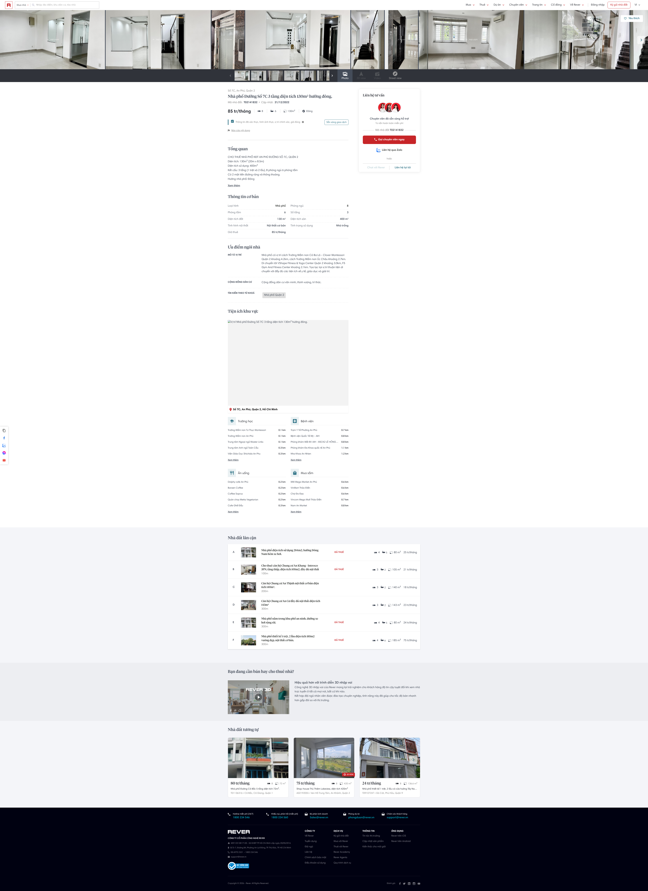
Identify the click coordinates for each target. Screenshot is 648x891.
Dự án (497, 5)
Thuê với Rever (341, 847)
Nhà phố (280, 206)
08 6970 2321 (237, 852)
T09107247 (368, 793)
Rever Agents (340, 857)
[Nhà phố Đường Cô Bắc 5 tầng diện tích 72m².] (258, 758)
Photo (345, 78)
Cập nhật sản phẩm (373, 841)
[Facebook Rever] (400, 883)
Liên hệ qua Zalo (392, 150)
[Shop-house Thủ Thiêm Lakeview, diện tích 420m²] (324, 758)
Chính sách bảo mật (315, 857)
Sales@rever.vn (319, 817)
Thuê (482, 5)
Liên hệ (308, 852)
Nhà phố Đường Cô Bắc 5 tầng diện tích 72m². (255, 789)
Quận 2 (250, 91)
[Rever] (264, 832)
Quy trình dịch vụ (342, 863)
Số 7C (231, 91)
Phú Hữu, (389, 793)
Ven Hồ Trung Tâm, (320, 793)
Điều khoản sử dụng (315, 863)
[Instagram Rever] (414, 883)
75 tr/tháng (305, 783)
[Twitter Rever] (404, 883)
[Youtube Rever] (419, 883)
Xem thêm (234, 186)
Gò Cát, (380, 793)
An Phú (240, 91)
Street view (395, 78)
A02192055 (302, 793)
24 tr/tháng (371, 783)
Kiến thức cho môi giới (374, 847)
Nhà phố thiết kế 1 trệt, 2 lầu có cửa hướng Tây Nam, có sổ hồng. (389, 789)
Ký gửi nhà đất (619, 5)
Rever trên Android (401, 841)
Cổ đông (556, 5)
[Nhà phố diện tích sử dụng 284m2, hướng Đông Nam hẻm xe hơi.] (248, 552)
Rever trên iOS (398, 836)
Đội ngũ (309, 847)
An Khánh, (336, 793)
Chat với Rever (376, 167)
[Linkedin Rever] (409, 883)
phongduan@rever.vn (361, 817)
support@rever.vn (397, 817)
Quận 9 (399, 793)
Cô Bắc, (249, 793)
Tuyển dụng (311, 841)
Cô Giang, (258, 793)
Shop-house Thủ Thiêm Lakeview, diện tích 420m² (322, 789)
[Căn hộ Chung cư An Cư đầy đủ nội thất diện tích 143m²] (248, 605)
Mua (468, 5)
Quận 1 (269, 793)
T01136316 (236, 793)
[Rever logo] (8, 5)
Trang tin (537, 5)
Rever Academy (342, 852)
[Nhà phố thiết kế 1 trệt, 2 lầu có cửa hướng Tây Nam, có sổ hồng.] (390, 758)
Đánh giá (391, 884)
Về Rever (575, 5)
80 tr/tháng (240, 783)
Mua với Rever (341, 841)
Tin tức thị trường (371, 836)
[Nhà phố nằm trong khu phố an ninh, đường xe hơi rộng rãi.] (248, 623)
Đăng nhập (598, 5)
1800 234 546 (241, 817)
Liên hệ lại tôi (403, 167)
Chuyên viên (516, 5)
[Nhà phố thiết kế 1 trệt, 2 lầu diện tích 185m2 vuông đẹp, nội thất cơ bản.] (248, 640)
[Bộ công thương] (238, 866)
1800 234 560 (279, 817)
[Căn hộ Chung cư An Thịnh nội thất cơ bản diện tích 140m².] (248, 587)
